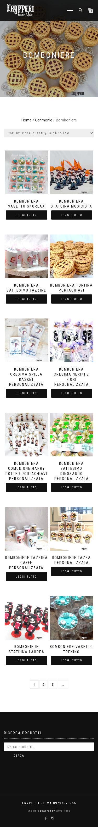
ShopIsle (34, 810)
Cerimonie (43, 120)
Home (26, 120)
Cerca (19, 755)
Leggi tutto (26, 215)
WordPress (62, 810)
